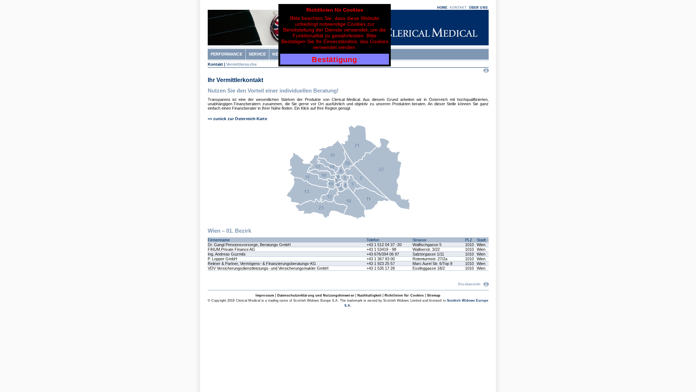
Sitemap (433, 295)
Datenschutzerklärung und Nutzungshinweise (315, 295)
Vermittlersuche (241, 64)
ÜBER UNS (478, 7)
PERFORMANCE (226, 54)
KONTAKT (458, 7)
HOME (442, 7)
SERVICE (257, 54)
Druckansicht (469, 284)
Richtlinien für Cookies (404, 295)
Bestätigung (334, 59)
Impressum (265, 295)
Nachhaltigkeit (369, 295)
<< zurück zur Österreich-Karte (237, 119)
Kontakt (215, 64)
